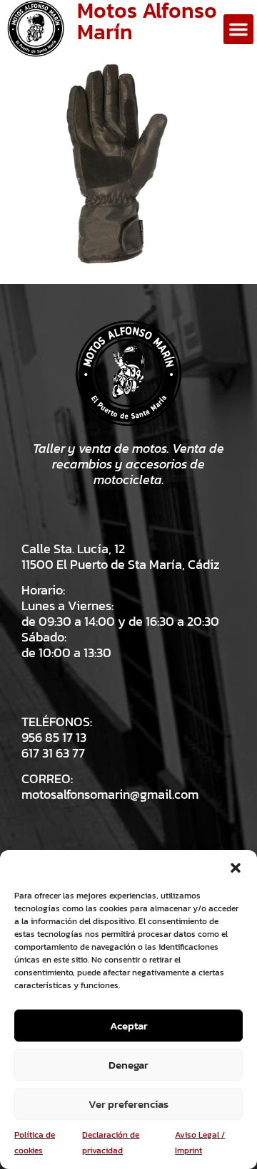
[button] (235, 868)
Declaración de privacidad (110, 1142)
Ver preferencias (128, 1104)
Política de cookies (34, 1142)
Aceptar (129, 1025)
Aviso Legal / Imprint (200, 1142)
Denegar (128, 1065)
